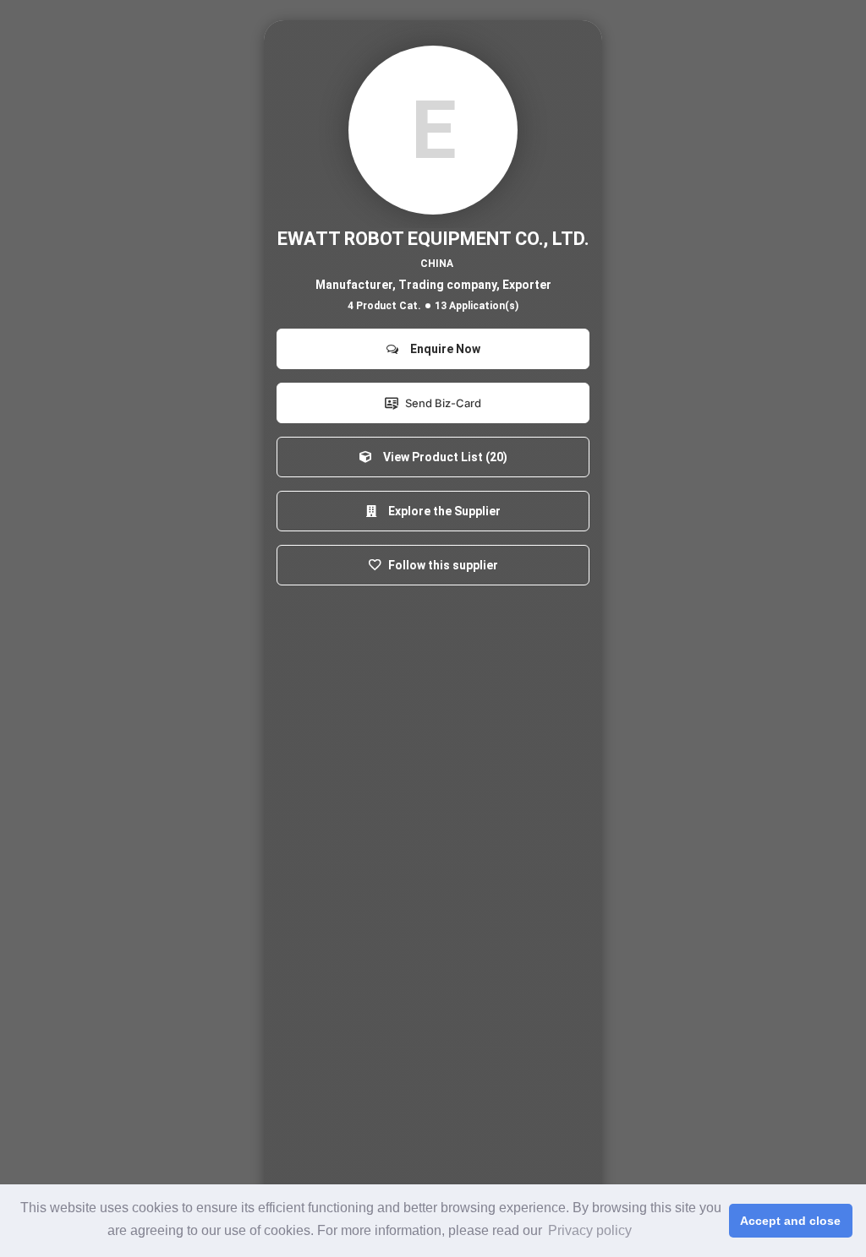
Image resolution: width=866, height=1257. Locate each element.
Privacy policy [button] (590, 1230)
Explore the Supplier (442, 511)
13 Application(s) (476, 306)
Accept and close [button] (790, 1220)
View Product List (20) (442, 457)
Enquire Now (442, 349)
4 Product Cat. (384, 306)
